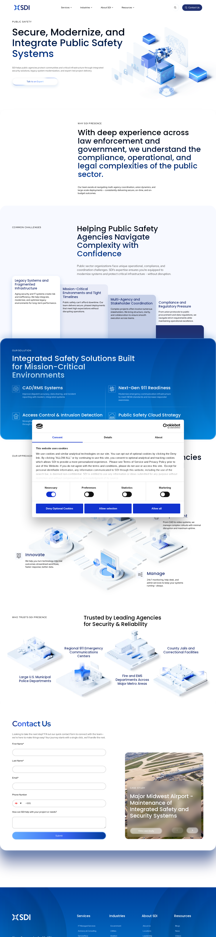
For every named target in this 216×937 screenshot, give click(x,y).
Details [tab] (108, 437)
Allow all (157, 508)
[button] (66, 7)
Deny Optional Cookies (59, 508)
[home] (22, 7)
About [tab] (158, 437)
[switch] (89, 494)
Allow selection (108, 508)
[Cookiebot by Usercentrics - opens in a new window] (165, 426)
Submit (59, 835)
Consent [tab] (57, 437)
